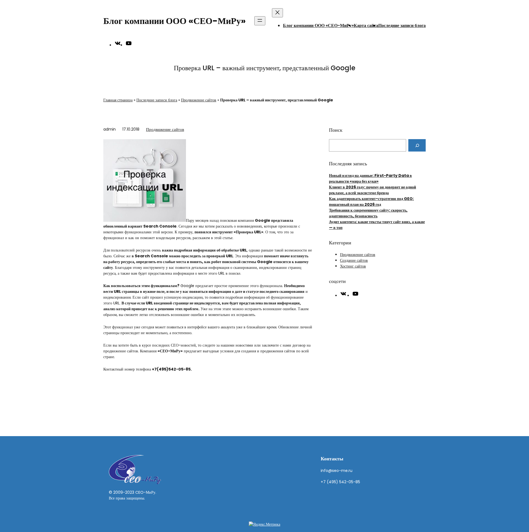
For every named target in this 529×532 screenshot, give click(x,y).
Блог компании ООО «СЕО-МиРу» (174, 21)
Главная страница (118, 100)
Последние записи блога (402, 25)
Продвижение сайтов (198, 100)
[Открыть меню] (259, 20)
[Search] (417, 145)
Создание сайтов (354, 260)
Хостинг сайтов (353, 266)
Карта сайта (366, 25)
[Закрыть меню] (277, 12)
